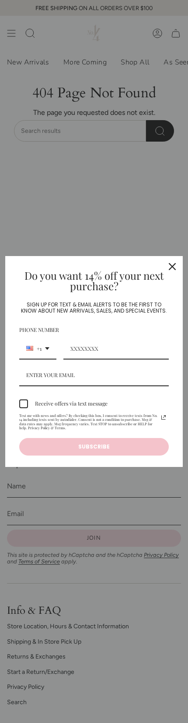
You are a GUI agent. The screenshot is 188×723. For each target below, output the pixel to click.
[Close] (172, 266)
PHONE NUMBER (39, 329)
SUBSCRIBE (94, 446)
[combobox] (37, 349)
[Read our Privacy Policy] (163, 417)
